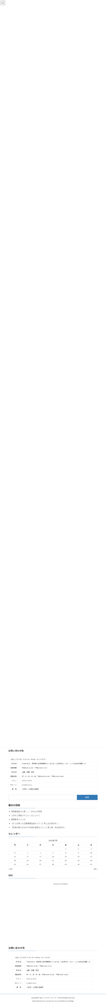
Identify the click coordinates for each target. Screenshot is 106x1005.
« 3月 (10, 869)
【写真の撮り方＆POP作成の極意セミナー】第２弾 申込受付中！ (38, 827)
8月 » (96, 869)
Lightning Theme (53, 1001)
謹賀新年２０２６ (18, 819)
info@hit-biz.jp (27, 785)
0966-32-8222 (27, 781)
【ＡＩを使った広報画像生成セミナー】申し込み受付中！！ (35, 823)
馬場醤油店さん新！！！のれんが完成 (26, 811)
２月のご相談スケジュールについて (25, 815)
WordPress (43, 1001)
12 (27, 857)
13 (40, 857)
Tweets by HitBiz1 (60, 884)
